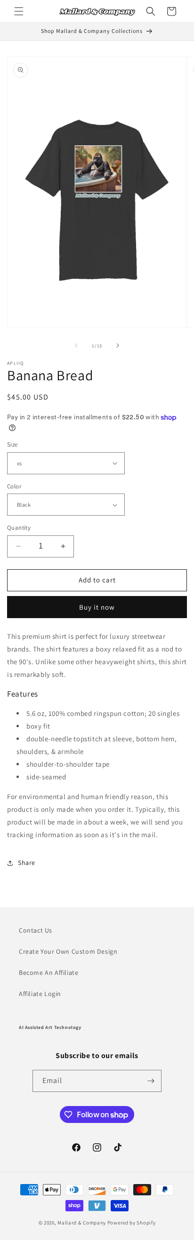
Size (12, 444)
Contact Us (35, 930)
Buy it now (97, 607)
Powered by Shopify (131, 1222)
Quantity (19, 528)
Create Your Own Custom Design (68, 951)
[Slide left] (76, 345)
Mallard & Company (81, 1222)
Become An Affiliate (48, 972)
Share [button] (26, 862)
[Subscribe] (150, 1081)
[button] (18, 11)
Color (14, 486)
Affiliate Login (40, 993)
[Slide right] (117, 345)
